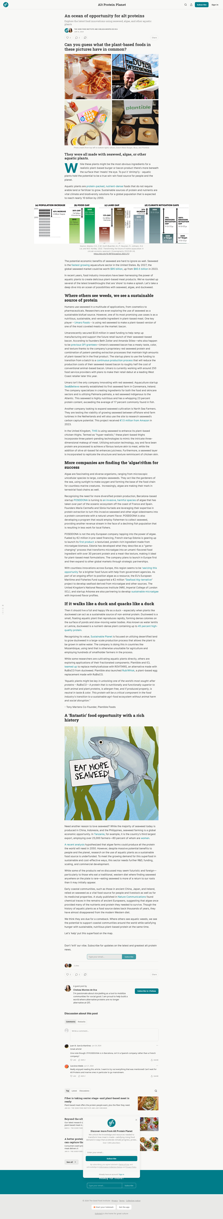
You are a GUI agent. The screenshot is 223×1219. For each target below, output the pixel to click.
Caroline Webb (76, 1066)
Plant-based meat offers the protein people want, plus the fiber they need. (97, 1105)
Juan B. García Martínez (80, 1045)
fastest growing (80, 265)
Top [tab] (67, 1091)
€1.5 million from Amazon (134, 420)
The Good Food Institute (84, 29)
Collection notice (133, 1200)
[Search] (185, 4)
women (145, 838)
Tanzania (99, 834)
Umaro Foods (82, 322)
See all (70, 1162)
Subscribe (201, 4)
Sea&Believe (72, 386)
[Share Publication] (191, 4)
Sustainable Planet (101, 636)
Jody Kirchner (101, 1108)
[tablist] (76, 1021)
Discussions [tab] (84, 1091)
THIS (94, 430)
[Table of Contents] (3, 609)
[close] (136, 1120)
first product (86, 541)
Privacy (115, 1200)
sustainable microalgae (144, 591)
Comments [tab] (70, 1022)
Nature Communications (132, 896)
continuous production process (115, 360)
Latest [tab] (74, 1091)
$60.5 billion (141, 268)
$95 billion (116, 268)
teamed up (71, 666)
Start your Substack (105, 1207)
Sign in (215, 4)
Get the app (124, 1207)
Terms (122, 1200)
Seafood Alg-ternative (139, 579)
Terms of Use (124, 1164)
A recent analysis (75, 844)
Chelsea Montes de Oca (108, 29)
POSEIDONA (81, 500)
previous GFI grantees (84, 344)
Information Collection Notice (110, 1167)
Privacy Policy (131, 1167)
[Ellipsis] (157, 1045)
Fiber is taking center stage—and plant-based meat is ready (97, 1099)
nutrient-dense (114, 186)
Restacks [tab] (81, 1022)
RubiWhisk (128, 670)
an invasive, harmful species (119, 500)
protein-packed (95, 186)
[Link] (61, 47)
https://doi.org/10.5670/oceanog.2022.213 (111, 254)
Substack (99, 1213)
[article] (111, 1104)
